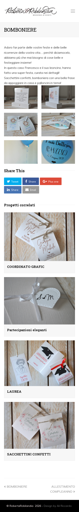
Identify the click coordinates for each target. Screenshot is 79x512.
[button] (12, 181)
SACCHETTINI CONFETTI (29, 454)
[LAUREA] (39, 383)
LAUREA (14, 391)
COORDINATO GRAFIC (25, 266)
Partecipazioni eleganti (27, 330)
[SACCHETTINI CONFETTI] (39, 446)
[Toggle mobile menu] (73, 11)
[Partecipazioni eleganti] (39, 322)
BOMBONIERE (17, 486)
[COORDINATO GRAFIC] (39, 258)
